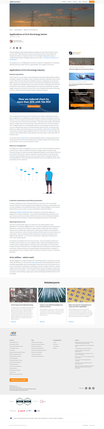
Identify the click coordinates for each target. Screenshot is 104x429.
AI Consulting (12, 350)
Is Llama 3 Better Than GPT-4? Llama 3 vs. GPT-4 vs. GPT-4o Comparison (84, 354)
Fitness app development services (16, 360)
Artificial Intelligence (18, 29)
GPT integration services (14, 348)
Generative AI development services (16, 346)
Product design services (14, 342)
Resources (85, 1)
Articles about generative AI (36, 346)
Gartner (48, 129)
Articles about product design (36, 342)
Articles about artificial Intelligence (37, 344)
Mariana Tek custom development (16, 374)
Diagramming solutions (14, 364)
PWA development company (15, 370)
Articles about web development (37, 348)
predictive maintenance (22, 212)
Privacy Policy (91, 425)
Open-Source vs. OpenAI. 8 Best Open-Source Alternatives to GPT (83, 363)
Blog (80, 1)
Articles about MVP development (37, 356)
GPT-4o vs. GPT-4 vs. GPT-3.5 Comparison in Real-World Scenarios (84, 357)
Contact (54, 342)
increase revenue (34, 262)
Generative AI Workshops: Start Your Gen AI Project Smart (84, 346)
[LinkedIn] (20, 48)
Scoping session (13, 372)
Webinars (55, 348)
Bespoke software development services (17, 352)
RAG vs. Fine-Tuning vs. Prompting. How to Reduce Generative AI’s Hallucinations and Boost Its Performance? (84, 367)
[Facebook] (14, 48)
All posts (11, 29)
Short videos (55, 344)
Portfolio (64, 1)
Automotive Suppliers (14, 358)
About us (75, 1)
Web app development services (15, 354)
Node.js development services (15, 356)
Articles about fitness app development (38, 350)
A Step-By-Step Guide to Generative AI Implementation (82, 351)
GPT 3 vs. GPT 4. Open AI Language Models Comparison (83, 360)
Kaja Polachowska (17, 40)
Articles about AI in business (36, 352)
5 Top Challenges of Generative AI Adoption (83, 348)
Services (69, 1)
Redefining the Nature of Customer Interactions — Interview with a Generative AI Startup (84, 343)
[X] (17, 48)
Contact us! (82, 105)
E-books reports (56, 346)
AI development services (14, 344)
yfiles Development (13, 368)
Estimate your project (18, 380)
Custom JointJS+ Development (15, 366)
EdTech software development (15, 362)
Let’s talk (92, 1)
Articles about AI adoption (36, 354)
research (22, 138)
